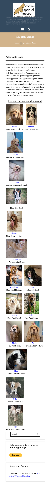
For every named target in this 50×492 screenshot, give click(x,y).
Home (16, 43)
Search (29, 29)
